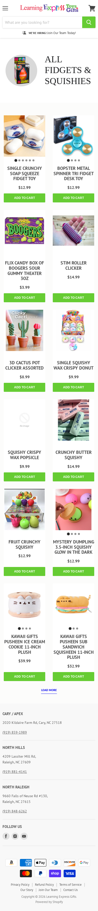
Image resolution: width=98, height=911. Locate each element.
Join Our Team (48, 890)
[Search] (88, 22)
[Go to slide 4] (26, 160)
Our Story (26, 890)
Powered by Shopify (49, 902)
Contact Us (70, 890)
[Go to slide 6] (33, 160)
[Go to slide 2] (19, 160)
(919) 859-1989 (15, 732)
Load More (49, 690)
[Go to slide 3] (23, 160)
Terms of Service (70, 884)
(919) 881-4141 (15, 771)
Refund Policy (44, 884)
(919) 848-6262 (15, 811)
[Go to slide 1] (15, 160)
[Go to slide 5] (30, 160)
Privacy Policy (20, 884)
